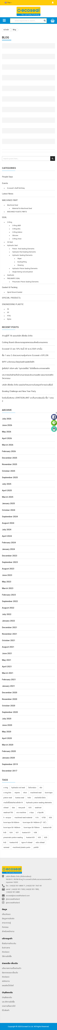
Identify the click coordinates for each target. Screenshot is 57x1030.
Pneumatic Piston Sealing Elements (25, 282)
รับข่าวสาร (6, 948)
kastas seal (19, 798)
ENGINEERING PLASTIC (13, 304)
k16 (37, 818)
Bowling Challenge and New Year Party (19, 391)
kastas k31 (26, 832)
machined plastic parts (21, 847)
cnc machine (21, 812)
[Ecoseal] (28, 11)
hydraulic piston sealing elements (39, 803)
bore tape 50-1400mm (11, 827)
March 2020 (7, 745)
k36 (50, 818)
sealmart (38, 808)
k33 (39, 837)
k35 (30, 808)
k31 (17, 832)
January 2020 (8, 758)
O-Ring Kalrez (17, 232)
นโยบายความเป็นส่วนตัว (11, 968)
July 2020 (6, 718)
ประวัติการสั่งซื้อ (8, 1002)
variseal (6, 847)
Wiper (19, 258)
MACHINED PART (10, 200)
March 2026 (7, 445)
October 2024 (8, 510)
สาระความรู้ (6, 923)
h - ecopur (7, 818)
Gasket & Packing (9, 287)
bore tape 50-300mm (11, 822)
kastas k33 (30, 837)
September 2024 (10, 516)
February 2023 (9, 595)
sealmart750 (8, 812)
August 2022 (8, 608)
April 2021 (7, 666)
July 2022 (6, 614)
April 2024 (7, 536)
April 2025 (7, 490)
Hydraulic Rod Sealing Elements (24, 252)
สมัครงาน (6, 981)
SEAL (4, 217)
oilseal (5, 808)
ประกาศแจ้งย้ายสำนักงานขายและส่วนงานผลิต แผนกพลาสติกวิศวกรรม (27, 376)
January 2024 (8, 549)
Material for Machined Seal (22, 208)
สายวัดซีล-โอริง (40, 798)
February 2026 (9, 451)
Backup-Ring (22, 262)
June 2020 (7, 725)
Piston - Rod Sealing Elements (23, 249)
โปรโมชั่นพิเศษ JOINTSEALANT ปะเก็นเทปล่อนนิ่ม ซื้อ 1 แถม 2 (28, 399)
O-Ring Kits (16, 229)
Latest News (7, 194)
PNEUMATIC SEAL (13, 278)
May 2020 (6, 731)
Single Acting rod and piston (22, 272)
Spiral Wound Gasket (14, 292)
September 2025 (10, 477)
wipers (17, 793)
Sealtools (10, 275)
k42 (4, 842)
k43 (4, 832)
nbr (41, 788)
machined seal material (23, 818)
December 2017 (9, 771)
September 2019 (10, 764)
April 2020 (7, 738)
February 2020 (9, 751)
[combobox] (28, 20)
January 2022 (8, 621)
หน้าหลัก (6, 30)
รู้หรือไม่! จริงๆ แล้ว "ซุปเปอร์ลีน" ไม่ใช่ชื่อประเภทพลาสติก (26, 368)
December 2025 (9, 458)
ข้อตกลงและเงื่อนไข (10, 973)
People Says (7, 177)
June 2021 (7, 653)
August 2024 (8, 523)
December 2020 (9, 692)
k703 (44, 818)
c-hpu (31, 812)
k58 (35, 832)
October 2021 (8, 640)
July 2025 (6, 484)
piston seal (7, 798)
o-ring (5, 788)
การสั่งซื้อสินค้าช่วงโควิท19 (13, 803)
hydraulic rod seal (18, 788)
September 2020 (10, 712)
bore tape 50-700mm (32, 827)
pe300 (36, 847)
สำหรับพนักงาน (8, 931)
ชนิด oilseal (40, 842)
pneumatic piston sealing (13, 837)
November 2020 (9, 699)
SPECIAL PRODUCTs (11, 298)
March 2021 (7, 673)
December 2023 (9, 556)
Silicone (15, 235)
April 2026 (7, 438)
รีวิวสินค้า (5, 1010)
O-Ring (9, 222)
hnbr (29, 798)
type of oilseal (26, 842)
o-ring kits (7, 793)
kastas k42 (14, 842)
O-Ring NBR (16, 225)
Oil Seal (10, 242)
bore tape (48, 793)
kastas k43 (47, 827)
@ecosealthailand (13, 899)
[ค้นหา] (44, 20)
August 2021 (8, 647)
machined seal (35, 793)
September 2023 (10, 562)
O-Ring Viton (16, 239)
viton (25, 793)
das (13, 808)
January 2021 (8, 686)
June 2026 (7, 425)
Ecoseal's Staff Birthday (16, 188)
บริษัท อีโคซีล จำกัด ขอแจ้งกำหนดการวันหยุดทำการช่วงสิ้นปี (27, 385)
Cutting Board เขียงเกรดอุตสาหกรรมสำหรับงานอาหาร (25, 342)
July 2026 (6, 419)
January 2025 (8, 503)
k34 (11, 832)
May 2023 (6, 582)
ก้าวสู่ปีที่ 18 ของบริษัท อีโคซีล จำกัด (17, 336)
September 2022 (10, 601)
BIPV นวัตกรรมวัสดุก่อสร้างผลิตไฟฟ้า (18, 362)
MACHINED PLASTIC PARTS (17, 212)
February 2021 (9, 679)
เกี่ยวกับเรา (6, 914)
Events (5, 183)
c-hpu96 (40, 812)
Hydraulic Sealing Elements (22, 255)
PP (8, 312)
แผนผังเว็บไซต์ (8, 985)
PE (8, 309)
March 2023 (7, 588)
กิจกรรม (5, 927)
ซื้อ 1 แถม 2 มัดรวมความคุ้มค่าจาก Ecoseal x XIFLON (25, 355)
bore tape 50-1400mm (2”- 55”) (34, 822)
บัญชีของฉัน (7, 997)
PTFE (9, 316)
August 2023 (8, 569)
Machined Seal (12, 205)
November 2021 (9, 634)
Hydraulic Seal (12, 245)
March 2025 (7, 497)
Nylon (9, 319)
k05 (45, 837)
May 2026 (6, 432)
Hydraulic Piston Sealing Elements (25, 268)
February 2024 (9, 542)
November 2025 (9, 464)
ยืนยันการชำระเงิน (9, 943)
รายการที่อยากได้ (8, 1006)
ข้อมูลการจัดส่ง (8, 918)
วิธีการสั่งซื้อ (7, 956)
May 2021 (6, 660)
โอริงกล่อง (32, 788)
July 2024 (6, 529)
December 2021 (9, 627)
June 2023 (7, 575)
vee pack (21, 808)
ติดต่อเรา (5, 952)
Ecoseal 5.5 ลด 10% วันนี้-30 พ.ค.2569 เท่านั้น (22, 349)
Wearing (20, 265)
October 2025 (8, 471)
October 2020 (8, 705)
